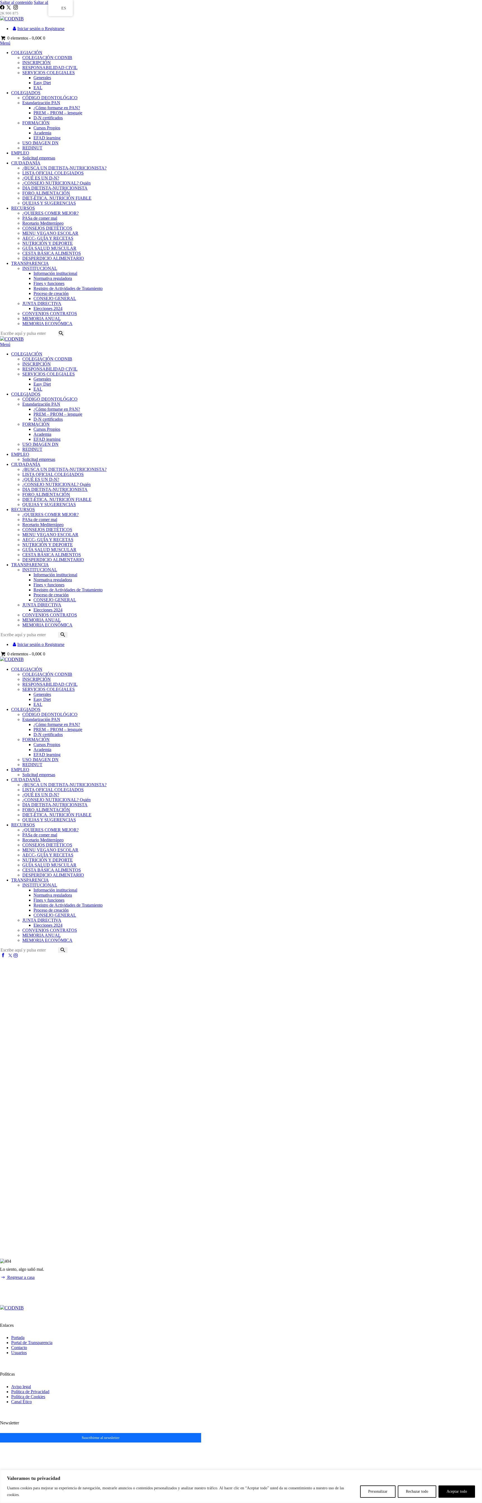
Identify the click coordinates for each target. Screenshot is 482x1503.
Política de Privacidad (30, 1391)
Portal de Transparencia (31, 1342)
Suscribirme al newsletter (100, 1438)
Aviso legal (21, 1386)
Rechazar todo (417, 1491)
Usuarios (19, 1352)
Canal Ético (21, 1401)
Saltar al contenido (16, 2)
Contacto (19, 1347)
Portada (18, 1337)
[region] (241, 1486)
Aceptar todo (457, 1491)
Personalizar (377, 1491)
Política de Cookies (28, 1396)
